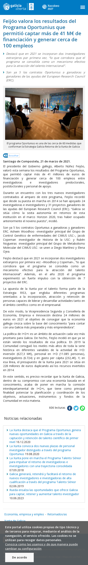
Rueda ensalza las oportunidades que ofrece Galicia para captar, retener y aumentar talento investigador (44, 492)
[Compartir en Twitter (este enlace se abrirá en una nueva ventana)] (76, 410)
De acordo (19, 557)
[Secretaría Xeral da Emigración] (18, 8)
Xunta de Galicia (14, 521)
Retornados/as (57, 514)
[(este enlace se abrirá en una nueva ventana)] (11, 156)
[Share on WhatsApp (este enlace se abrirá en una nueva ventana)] (82, 410)
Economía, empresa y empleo (24, 514)
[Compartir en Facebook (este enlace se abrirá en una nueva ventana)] (69, 410)
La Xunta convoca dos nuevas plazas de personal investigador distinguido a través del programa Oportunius (42, 450)
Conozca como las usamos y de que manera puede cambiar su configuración (41, 546)
